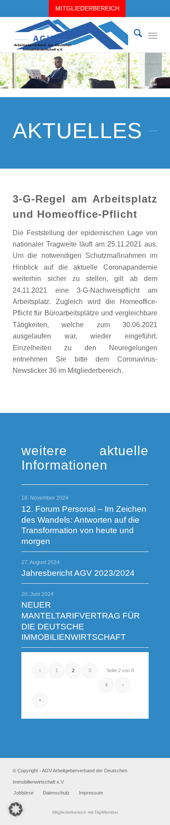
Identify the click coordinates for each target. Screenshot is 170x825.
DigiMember (106, 812)
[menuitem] (87, 8)
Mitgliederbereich (87, 8)
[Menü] (152, 34)
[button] (15, 809)
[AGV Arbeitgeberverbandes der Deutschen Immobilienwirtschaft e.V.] (70, 34)
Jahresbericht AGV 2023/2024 (78, 573)
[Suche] (133, 34)
